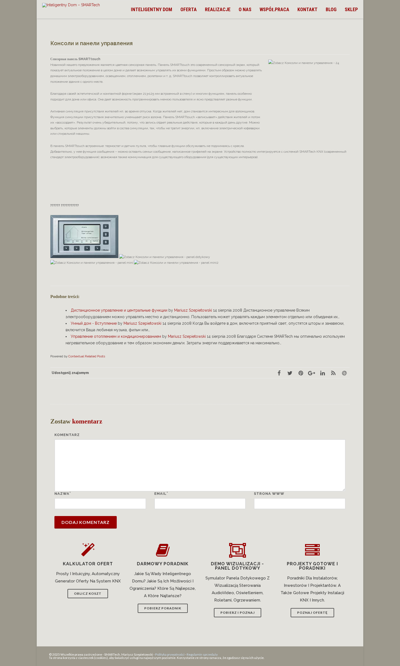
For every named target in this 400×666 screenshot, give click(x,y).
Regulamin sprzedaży (202, 654)
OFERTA (188, 9)
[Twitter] (289, 372)
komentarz (67, 435)
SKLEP (351, 9)
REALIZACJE (217, 9)
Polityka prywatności (169, 654)
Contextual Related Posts (86, 356)
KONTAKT (307, 9)
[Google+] (311, 372)
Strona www (269, 493)
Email (160, 493)
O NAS (245, 9)
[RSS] (333, 372)
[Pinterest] (300, 372)
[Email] (344, 372)
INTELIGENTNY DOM (151, 9)
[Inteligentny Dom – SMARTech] (72, 5)
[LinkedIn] (322, 372)
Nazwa (61, 493)
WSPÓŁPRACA (274, 9)
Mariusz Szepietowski (193, 310)
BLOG (331, 9)
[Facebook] (278, 372)
